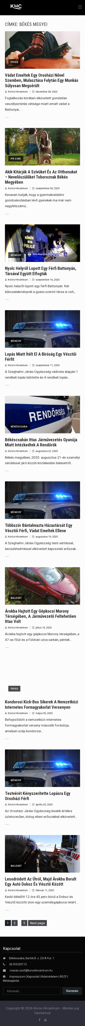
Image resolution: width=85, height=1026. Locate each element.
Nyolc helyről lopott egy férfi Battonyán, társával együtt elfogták (40, 271)
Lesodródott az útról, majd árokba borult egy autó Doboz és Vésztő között (40, 882)
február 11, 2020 (45, 890)
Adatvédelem (49, 976)
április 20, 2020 (44, 804)
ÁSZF (63, 976)
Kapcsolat (33, 976)
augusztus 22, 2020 (47, 451)
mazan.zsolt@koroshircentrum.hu (31, 970)
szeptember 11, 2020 (48, 365)
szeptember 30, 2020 (48, 188)
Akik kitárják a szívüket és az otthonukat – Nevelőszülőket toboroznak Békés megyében (41, 177)
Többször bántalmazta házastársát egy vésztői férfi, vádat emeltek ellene (38, 528)
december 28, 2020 (46, 91)
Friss (14, 61)
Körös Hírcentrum (18, 91)
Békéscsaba (19, 426)
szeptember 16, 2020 (48, 279)
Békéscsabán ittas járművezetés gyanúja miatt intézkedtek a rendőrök (41, 442)
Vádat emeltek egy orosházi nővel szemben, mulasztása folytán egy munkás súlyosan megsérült (41, 80)
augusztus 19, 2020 (47, 536)
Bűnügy (16, 255)
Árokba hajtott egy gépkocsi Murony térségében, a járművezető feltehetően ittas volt (40, 616)
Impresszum (17, 976)
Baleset (16, 597)
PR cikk (16, 158)
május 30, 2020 (44, 713)
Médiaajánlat (11, 980)
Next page (37, 923)
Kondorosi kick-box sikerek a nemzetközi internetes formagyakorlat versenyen (41, 704)
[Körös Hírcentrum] (13, 7)
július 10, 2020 (44, 627)
